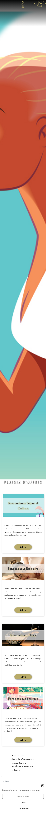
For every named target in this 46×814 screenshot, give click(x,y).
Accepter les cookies (23, 796)
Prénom (4, 777)
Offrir (23, 547)
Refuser (23, 803)
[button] (42, 786)
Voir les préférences (23, 809)
